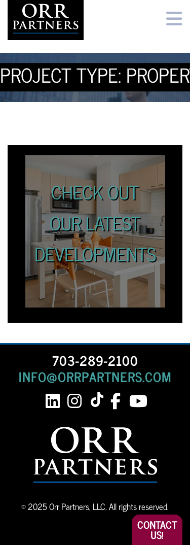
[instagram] (74, 401)
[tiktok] (99, 400)
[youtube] (137, 401)
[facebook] (115, 401)
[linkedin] (53, 401)
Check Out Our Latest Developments (95, 222)
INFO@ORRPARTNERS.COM (95, 376)
